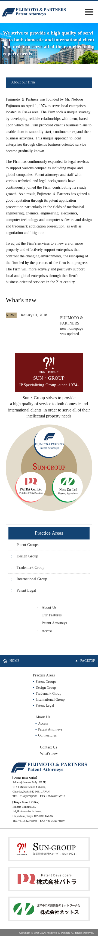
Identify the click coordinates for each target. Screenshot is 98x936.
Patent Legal (26, 590)
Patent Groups (27, 545)
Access (47, 631)
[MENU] (89, 12)
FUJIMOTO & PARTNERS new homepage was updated (71, 326)
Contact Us (48, 747)
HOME (14, 661)
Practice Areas (44, 675)
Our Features (52, 615)
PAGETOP (87, 661)
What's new (49, 753)
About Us (49, 608)
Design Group (27, 556)
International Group (32, 579)
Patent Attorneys (54, 623)
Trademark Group (30, 568)
